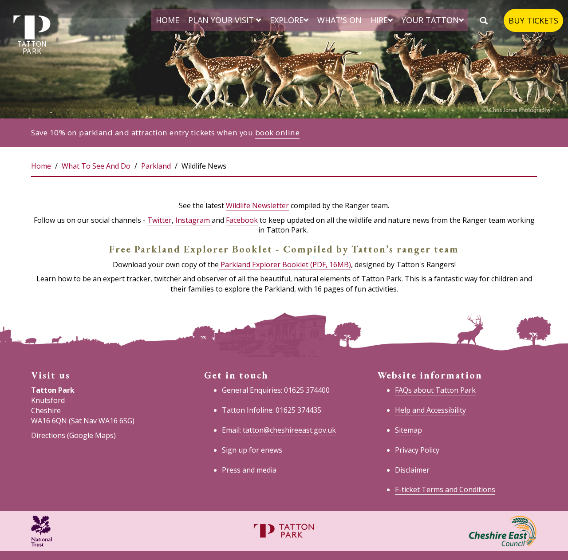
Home (167, 20)
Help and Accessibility (430, 410)
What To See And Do (96, 166)
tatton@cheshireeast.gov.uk (289, 430)
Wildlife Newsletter (257, 205)
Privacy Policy (417, 450)
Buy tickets (533, 20)
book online (277, 132)
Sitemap (408, 430)
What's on (339, 20)
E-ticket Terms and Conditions (445, 489)
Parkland (156, 166)
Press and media (249, 470)
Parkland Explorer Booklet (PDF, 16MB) (285, 264)
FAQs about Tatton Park (435, 390)
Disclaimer (412, 470)
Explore (287, 20)
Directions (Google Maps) (73, 435)
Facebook (242, 220)
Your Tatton (430, 20)
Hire (379, 20)
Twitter (159, 220)
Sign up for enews (252, 450)
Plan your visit (222, 20)
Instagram (193, 220)
